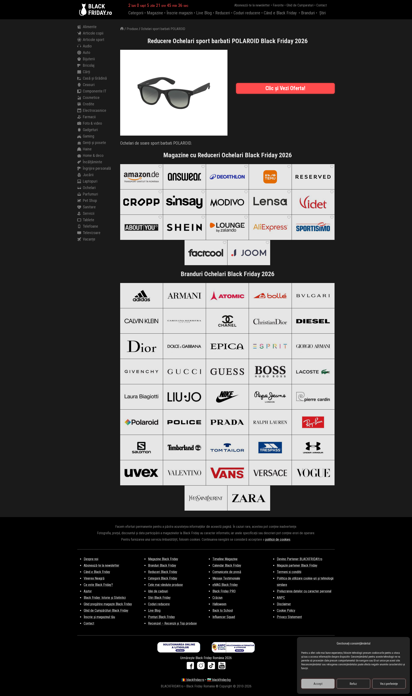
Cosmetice (91, 97)
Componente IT (94, 91)
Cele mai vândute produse (165, 585)
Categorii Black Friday (162, 578)
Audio (87, 46)
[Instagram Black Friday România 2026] (202, 667)
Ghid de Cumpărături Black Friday (106, 610)
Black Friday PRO (224, 591)
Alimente (90, 26)
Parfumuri (90, 194)
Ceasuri (89, 84)
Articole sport (93, 39)
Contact (321, 5)
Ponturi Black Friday (161, 617)
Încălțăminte (92, 162)
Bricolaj (88, 65)
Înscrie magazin (180, 12)
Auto (86, 52)
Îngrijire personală (97, 168)
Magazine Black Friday (163, 559)
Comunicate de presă (226, 572)
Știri (322, 12)
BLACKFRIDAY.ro (100, 9)
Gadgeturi (90, 129)
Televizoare (91, 232)
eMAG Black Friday (225, 585)
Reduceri (222, 12)
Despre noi (91, 559)
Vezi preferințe (389, 684)
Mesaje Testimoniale (226, 578)
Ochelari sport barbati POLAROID (163, 29)
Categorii (135, 12)
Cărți (86, 72)
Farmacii (89, 117)
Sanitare (89, 207)
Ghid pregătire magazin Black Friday (108, 604)
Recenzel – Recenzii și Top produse (172, 623)
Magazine (155, 12)
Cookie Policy (286, 610)
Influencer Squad (223, 617)
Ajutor (88, 591)
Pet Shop (90, 200)
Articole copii (93, 33)
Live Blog (204, 12)
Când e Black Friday (280, 12)
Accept (318, 684)
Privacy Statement (289, 617)
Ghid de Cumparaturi (300, 5)
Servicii (88, 213)
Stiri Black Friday (159, 598)
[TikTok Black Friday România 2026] (212, 667)
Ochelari (89, 187)
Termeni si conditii (289, 572)
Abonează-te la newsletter (252, 5)
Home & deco (93, 155)
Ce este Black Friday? (98, 585)
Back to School (222, 610)
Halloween (219, 604)
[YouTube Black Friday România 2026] (222, 667)
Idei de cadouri (158, 591)
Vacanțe (89, 239)
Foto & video (92, 123)
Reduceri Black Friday (162, 572)
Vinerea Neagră (94, 578)
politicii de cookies (277, 539)
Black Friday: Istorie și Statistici (105, 598)
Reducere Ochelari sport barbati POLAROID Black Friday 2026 (227, 41)
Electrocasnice (94, 110)
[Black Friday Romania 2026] (83, 9)
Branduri (308, 12)
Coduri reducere (246, 12)
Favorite (278, 5)
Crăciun (217, 598)
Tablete (88, 220)
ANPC (281, 598)
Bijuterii (89, 59)
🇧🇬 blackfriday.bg (219, 680)
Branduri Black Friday (162, 565)
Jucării (88, 174)
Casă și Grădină (95, 78)
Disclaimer (284, 604)
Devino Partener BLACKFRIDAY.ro (299, 559)
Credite (88, 104)
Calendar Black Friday (226, 565)
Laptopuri (90, 181)
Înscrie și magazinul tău (99, 617)
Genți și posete (94, 142)
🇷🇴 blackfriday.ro (192, 680)
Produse (132, 29)
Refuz (353, 684)
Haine (87, 149)
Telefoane (90, 226)
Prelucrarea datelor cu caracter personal (304, 591)
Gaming (88, 136)
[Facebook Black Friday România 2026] (191, 667)
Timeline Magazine (225, 559)
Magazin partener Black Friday (297, 565)
